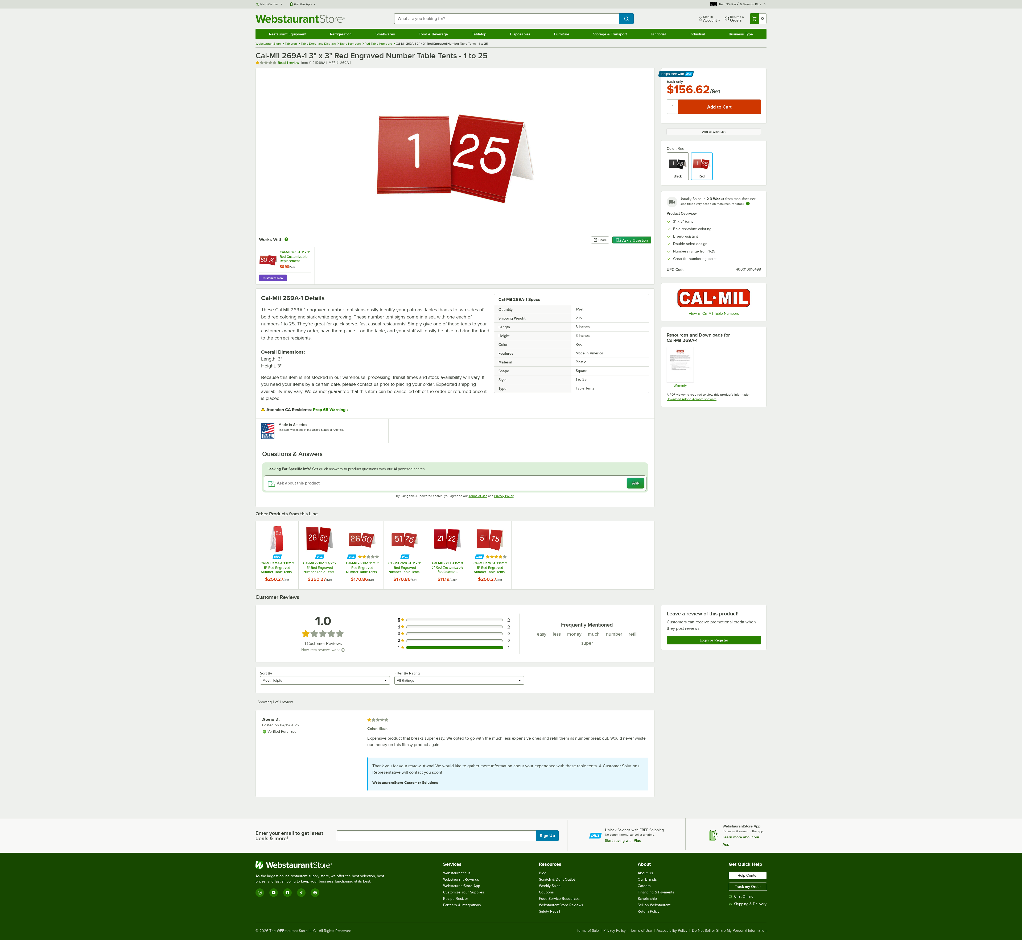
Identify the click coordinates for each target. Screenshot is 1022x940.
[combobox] (506, 18)
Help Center (269, 4)
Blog (542, 873)
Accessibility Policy (672, 931)
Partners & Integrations (462, 905)
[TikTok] (301, 892)
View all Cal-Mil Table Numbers (714, 314)
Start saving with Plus (623, 840)
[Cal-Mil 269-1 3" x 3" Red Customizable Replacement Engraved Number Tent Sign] (285, 265)
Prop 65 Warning (329, 409)
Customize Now (273, 278)
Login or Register (714, 640)
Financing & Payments (656, 892)
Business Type (741, 34)
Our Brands (647, 879)
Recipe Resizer (455, 899)
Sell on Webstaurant (654, 905)
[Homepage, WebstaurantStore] (300, 19)
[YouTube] (273, 892)
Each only (675, 81)
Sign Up (547, 835)
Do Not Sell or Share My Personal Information (729, 931)
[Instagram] (260, 892)
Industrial (697, 34)
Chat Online (743, 896)
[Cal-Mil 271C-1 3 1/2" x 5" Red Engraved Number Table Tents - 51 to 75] (490, 555)
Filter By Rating (407, 673)
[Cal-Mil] (714, 298)
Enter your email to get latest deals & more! (289, 835)
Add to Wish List (714, 132)
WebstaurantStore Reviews (561, 905)
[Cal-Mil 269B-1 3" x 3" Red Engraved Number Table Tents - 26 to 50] (362, 555)
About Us (645, 873)
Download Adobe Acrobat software (691, 399)
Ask (635, 483)
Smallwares (385, 34)
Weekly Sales (550, 886)
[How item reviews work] (343, 650)
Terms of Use (478, 496)
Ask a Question (635, 240)
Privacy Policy (504, 496)
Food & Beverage (433, 34)
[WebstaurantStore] (322, 865)
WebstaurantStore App (461, 886)
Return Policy (649, 911)
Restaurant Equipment (287, 34)
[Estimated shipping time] (748, 203)
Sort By (266, 673)
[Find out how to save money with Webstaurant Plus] (277, 556)
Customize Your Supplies (463, 892)
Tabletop (479, 34)
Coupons (546, 892)
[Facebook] (287, 892)
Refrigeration (341, 34)
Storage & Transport (610, 34)
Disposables (520, 34)
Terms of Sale (588, 931)
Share (603, 240)
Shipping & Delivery (750, 904)
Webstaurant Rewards (461, 879)
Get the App (303, 4)
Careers (644, 886)
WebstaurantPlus (457, 873)
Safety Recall (549, 911)
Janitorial (658, 34)
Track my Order (748, 886)
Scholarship (647, 899)
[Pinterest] (315, 892)
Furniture (561, 34)
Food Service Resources (559, 899)
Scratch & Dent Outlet (557, 879)
